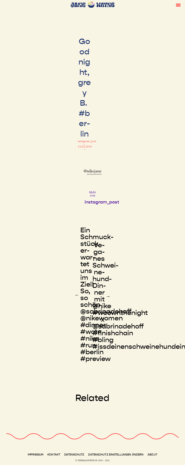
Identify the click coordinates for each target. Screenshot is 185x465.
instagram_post (87, 141)
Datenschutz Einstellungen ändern (115, 454)
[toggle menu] (178, 4)
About (152, 454)
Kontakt (53, 454)
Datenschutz (74, 454)
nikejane (94, 171)
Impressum (35, 454)
